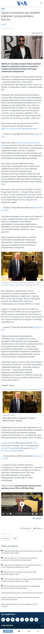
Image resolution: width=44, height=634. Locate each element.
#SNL (35, 443)
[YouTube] (19, 631)
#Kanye (33, 448)
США (3, 9)
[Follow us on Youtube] (13, 620)
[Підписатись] (36, 620)
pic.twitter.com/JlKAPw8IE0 (12, 451)
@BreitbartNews (31, 129)
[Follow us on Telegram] (22, 620)
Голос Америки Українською (15, 498)
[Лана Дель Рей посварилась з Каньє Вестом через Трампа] (22, 402)
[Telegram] (28, 631)
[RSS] (27, 620)
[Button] (37, 33)
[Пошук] (38, 631)
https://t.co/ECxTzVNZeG (11, 129)
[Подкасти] (32, 620)
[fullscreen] (41, 514)
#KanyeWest (6, 443)
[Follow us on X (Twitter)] (8, 620)
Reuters (4, 24)
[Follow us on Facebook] (3, 620)
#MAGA (23, 446)
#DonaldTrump (7, 448)
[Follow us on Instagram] (17, 620)
